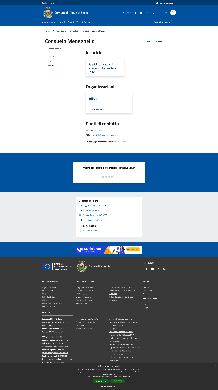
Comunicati (147, 290)
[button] (109, 386)
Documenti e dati (48, 306)
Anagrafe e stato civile (84, 287)
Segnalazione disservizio (85, 322)
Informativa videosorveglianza (121, 357)
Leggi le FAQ (80, 325)
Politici (44, 300)
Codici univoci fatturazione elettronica (124, 338)
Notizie (146, 287)
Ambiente (113, 293)
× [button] (215, 365)
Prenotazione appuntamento (87, 319)
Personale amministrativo (79, 30)
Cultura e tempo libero (84, 290)
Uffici (44, 293)
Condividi (147, 41)
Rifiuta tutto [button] (117, 381)
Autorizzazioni (114, 300)
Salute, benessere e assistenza (121, 296)
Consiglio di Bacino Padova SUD (121, 334)
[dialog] (109, 376)
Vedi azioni (158, 41)
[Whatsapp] (152, 12)
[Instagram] (146, 12)
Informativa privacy (116, 354)
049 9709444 (58, 362)
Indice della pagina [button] (54, 49)
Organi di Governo (49, 287)
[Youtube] (140, 12)
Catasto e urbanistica (84, 300)
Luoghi (145, 307)
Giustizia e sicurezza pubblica (120, 287)
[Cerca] (173, 12)
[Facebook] (135, 12)
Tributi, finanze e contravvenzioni (122, 290)
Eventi (145, 304)
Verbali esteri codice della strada (121, 350)
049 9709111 (99, 130)
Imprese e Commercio (84, 297)
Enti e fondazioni (48, 297)
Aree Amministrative (50, 290)
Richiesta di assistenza (84, 328)
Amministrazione (59, 30)
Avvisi (145, 293)
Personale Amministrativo (52, 303)
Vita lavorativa (81, 293)
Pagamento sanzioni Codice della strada (124, 347)
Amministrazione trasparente (120, 319)
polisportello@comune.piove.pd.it (55, 352)
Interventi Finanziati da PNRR (121, 331)
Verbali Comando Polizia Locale (121, 344)
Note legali (113, 360)
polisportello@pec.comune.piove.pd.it (104, 135)
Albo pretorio (114, 328)
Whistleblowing (115, 341)
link (129, 376)
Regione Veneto (48, 3)
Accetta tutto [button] (101, 381)
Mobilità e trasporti (83, 303)
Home (47, 30)
